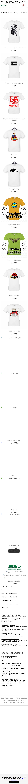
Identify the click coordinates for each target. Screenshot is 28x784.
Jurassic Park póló (14, 295)
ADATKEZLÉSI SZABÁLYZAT (8, 600)
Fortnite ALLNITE (14, 189)
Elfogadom (14, 782)
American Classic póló (14, 331)
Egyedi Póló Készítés (14, 224)
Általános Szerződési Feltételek (9, 593)
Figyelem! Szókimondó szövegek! (14, 83)
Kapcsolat (3, 590)
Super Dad (14, 155)
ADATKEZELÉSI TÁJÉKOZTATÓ (9, 597)
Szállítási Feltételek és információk (9, 604)
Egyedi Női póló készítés (14, 260)
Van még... (15, 551)
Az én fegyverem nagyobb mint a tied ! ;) (14, 48)
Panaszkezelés (5, 607)
